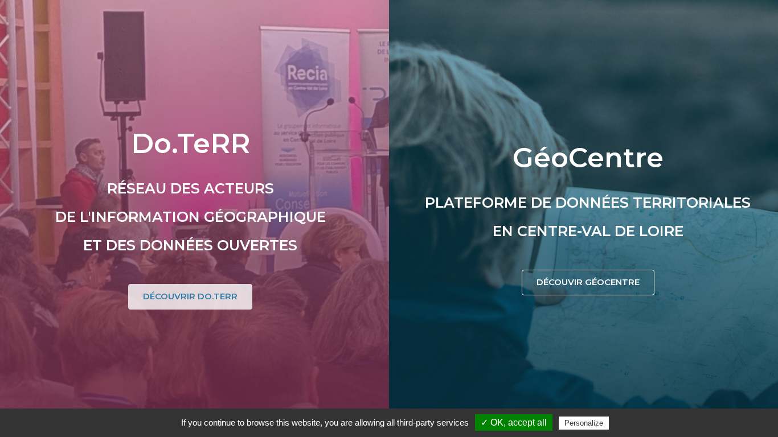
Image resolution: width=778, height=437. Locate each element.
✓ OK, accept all (514, 422)
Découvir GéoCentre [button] (588, 282)
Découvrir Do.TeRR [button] (190, 296)
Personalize (583, 423)
